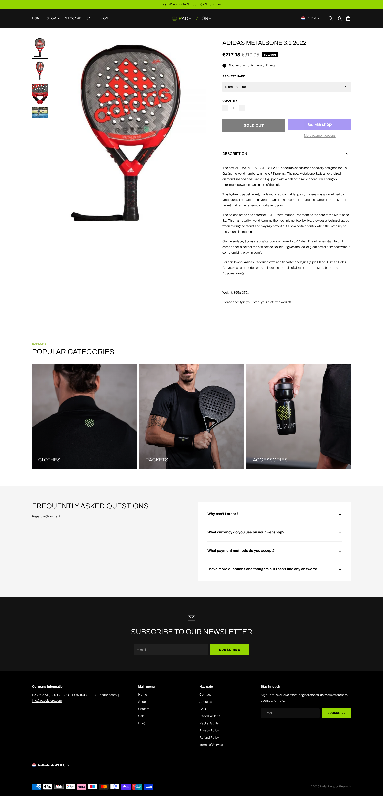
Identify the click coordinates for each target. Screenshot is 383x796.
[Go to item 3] (40, 94)
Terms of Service (211, 744)
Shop (51, 18)
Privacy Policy (209, 730)
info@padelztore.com (47, 700)
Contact (205, 694)
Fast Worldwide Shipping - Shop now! (191, 4)
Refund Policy (209, 737)
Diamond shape (236, 86)
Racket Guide (209, 723)
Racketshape (233, 76)
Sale (141, 716)
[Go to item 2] (40, 71)
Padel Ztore (327, 786)
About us (205, 701)
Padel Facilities (209, 716)
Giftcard (143, 709)
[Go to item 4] (40, 112)
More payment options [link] (320, 135)
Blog (141, 723)
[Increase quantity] (242, 108)
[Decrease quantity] (225, 108)
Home (142, 694)
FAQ (202, 709)
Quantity (230, 100)
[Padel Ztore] (191, 18)
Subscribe (229, 649)
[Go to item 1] (40, 48)
